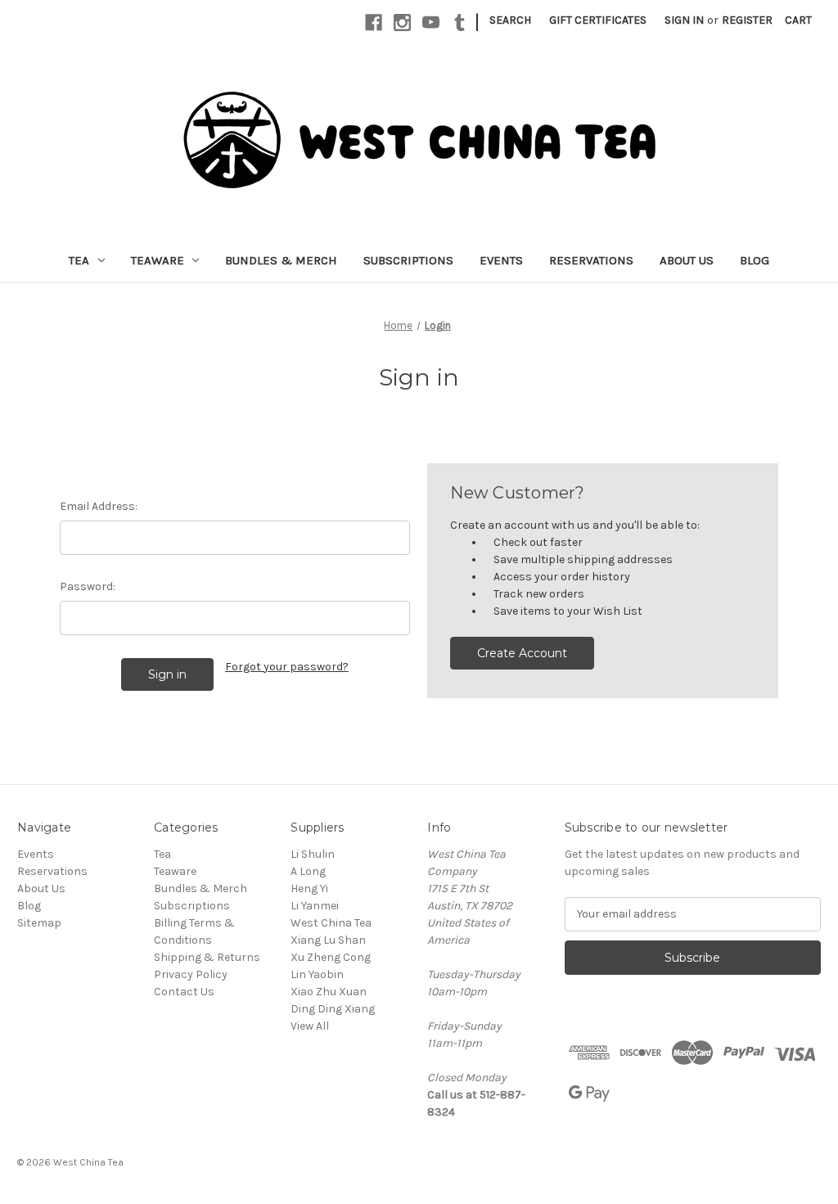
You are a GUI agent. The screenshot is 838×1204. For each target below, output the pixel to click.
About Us (687, 260)
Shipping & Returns (207, 957)
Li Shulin (313, 854)
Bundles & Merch (281, 260)
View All (310, 1026)
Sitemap (39, 923)
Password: (87, 586)
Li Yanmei (315, 906)
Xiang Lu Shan (328, 940)
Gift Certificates (598, 20)
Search (510, 20)
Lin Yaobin (317, 974)
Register (747, 20)
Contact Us (184, 992)
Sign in (684, 20)
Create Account (522, 653)
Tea (79, 260)
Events (501, 260)
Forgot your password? (287, 667)
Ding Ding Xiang (333, 1009)
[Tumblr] (459, 22)
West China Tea (331, 923)
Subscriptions (408, 260)
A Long (308, 871)
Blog (754, 260)
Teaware (157, 260)
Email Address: (98, 506)
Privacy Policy (191, 974)
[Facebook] (373, 22)
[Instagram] (402, 22)
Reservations (591, 260)
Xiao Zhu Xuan (329, 992)
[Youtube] (430, 22)
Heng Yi (309, 888)
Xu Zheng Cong (331, 957)
